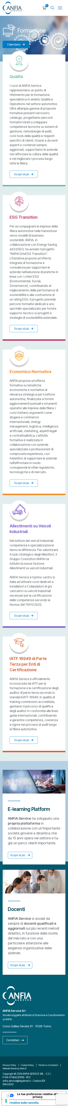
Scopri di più (18, 855)
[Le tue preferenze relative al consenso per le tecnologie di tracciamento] (6, 1101)
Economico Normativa (30, 371)
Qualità (16, 76)
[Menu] (60, 8)
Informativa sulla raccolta (21, 1102)
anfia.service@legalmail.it (17, 1080)
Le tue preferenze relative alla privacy (37, 1095)
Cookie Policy (27, 1065)
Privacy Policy (9, 1065)
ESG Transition (23, 217)
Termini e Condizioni (48, 1065)
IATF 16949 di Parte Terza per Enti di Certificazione (28, 664)
